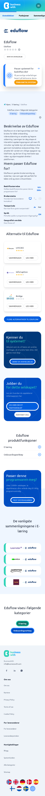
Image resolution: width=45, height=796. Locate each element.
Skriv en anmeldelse (14, 57)
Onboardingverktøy (27, 113)
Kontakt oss (22, 414)
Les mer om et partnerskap (16, 406)
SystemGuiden (9, 758)
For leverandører (10, 729)
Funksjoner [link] (24, 15)
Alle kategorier (9, 765)
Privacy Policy (9, 700)
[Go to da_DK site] (29, 782)
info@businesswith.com (12, 664)
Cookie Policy (9, 714)
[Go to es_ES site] (36, 782)
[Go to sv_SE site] (26, 788)
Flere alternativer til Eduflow (22, 319)
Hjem (8, 104)
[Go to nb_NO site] (9, 782)
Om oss (6, 685)
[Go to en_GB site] (15, 782)
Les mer (29, 258)
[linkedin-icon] (14, 670)
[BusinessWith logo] (12, 5)
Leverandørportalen (11, 736)
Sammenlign (15, 258)
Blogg (6, 750)
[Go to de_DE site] (22, 782)
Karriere (7, 692)
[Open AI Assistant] (21, 670)
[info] (19, 50)
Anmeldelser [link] (8, 15)
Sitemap (7, 772)
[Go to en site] (32, 788)
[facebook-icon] (6, 670)
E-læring (15, 104)
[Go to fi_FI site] (12, 788)
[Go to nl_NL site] (19, 788)
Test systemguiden (22, 500)
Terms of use (8, 707)
